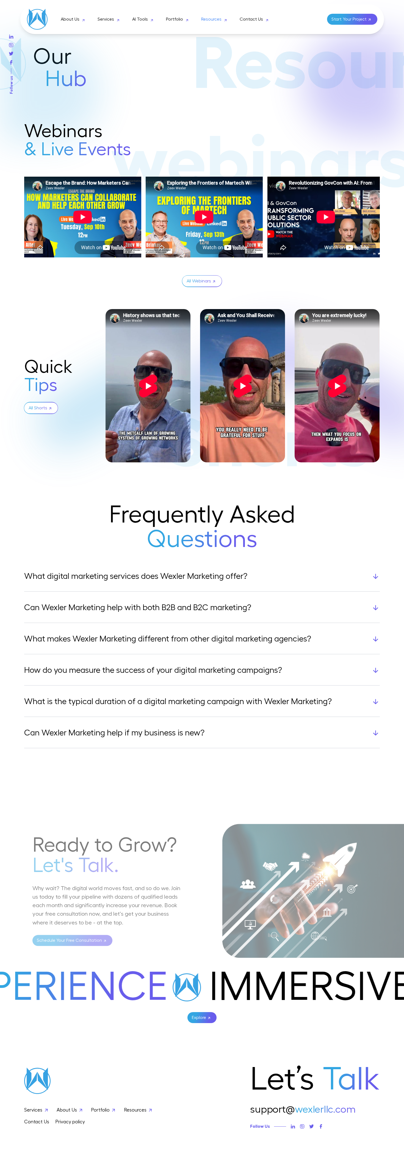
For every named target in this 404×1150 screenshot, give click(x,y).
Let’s (315, 1079)
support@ (303, 1109)
